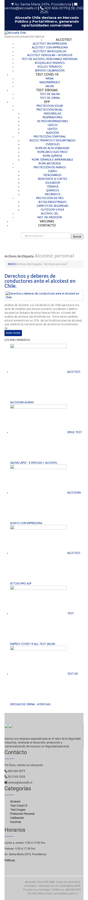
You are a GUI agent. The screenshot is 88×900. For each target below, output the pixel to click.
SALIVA (49, 86)
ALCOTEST (64, 39)
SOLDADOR (52, 182)
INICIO (12, 264)
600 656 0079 (57, 8)
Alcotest (15, 801)
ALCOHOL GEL (49, 213)
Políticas (10, 860)
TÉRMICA (52, 186)
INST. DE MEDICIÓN (49, 217)
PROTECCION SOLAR (50, 105)
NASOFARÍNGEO (49, 82)
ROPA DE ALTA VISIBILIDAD (52, 148)
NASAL (50, 78)
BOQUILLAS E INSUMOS (50, 62)
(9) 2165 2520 (16, 776)
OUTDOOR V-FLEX (52, 209)
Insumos (15, 822)
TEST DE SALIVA (50, 94)
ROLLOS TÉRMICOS (49, 66)
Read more (13, 333)
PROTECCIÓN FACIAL (50, 109)
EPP (47, 102)
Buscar (77, 236)
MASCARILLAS (52, 113)
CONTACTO (47, 225)
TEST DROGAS (47, 90)
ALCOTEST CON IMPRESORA (50, 47)
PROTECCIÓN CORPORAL (50, 136)
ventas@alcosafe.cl (21, 8)
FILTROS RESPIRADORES (52, 121)
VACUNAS (47, 221)
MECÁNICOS (52, 194)
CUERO (52, 171)
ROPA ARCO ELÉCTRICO (52, 151)
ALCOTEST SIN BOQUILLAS (49, 51)
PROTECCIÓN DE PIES (49, 198)
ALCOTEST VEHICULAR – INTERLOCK (49, 55)
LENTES (52, 128)
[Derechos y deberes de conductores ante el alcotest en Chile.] (44, 295)
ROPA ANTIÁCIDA (50, 163)
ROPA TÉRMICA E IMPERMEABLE (52, 159)
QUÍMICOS (52, 190)
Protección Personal (22, 813)
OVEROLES (53, 144)
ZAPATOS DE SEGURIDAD (52, 205)
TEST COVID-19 (46, 74)
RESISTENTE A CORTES (52, 178)
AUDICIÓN (52, 132)
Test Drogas (17, 809)
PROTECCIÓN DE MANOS (50, 167)
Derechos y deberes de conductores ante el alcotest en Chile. (40, 281)
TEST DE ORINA (50, 97)
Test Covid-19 (18, 805)
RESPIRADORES (52, 117)
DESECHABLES (52, 174)
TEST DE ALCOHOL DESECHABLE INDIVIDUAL (49, 58)
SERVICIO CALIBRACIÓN (50, 70)
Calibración (17, 817)
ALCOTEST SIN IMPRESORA (50, 43)
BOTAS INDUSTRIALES (52, 201)
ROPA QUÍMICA (52, 155)
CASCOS (53, 124)
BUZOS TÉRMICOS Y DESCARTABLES (52, 140)
